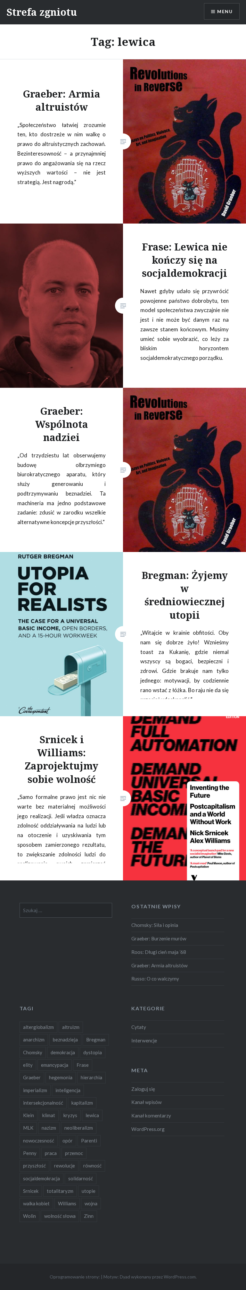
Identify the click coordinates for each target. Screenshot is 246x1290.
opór (67, 1140)
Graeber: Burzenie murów (158, 938)
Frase (83, 1065)
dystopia (92, 1052)
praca (51, 1153)
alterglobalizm (38, 1027)
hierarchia (91, 1077)
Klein (28, 1115)
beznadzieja (65, 1039)
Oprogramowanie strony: (75, 1276)
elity (28, 1065)
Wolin (29, 1216)
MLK (28, 1128)
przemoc (74, 1153)
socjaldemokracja (41, 1178)
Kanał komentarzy (151, 1115)
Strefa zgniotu (41, 12)
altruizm (70, 1027)
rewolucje (64, 1165)
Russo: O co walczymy (155, 978)
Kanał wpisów (146, 1102)
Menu (225, 11)
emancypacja (54, 1065)
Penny (30, 1153)
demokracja (63, 1052)
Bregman (95, 1039)
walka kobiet (36, 1203)
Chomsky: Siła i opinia (154, 925)
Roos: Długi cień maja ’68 (158, 952)
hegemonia (60, 1077)
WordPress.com (180, 1276)
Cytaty (138, 1027)
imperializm (35, 1090)
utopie (88, 1191)
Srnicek (30, 1191)
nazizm (49, 1128)
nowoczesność (38, 1140)
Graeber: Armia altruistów (159, 965)
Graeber (32, 1077)
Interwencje (144, 1040)
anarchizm (34, 1039)
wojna (91, 1203)
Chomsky (32, 1052)
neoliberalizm (78, 1128)
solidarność (80, 1178)
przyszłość (34, 1165)
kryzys (70, 1115)
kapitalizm (82, 1103)
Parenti (89, 1140)
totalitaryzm (60, 1191)
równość (92, 1165)
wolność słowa (60, 1216)
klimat (48, 1115)
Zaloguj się (143, 1089)
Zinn (89, 1216)
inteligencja (67, 1090)
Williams (67, 1203)
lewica (92, 1115)
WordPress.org (148, 1129)
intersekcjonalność (43, 1103)
